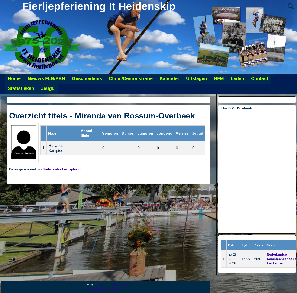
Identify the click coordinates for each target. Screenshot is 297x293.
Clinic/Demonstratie (131, 78)
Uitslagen (196, 78)
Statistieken (21, 88)
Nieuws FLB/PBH (46, 78)
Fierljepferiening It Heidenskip (99, 6)
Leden (237, 78)
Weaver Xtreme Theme (106, 288)
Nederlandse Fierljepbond (62, 169)
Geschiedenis (87, 78)
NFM (219, 78)
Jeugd (48, 88)
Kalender (169, 78)
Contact (259, 78)
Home (14, 78)
